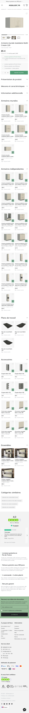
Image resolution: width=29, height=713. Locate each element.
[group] (14, 533)
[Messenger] (10, 704)
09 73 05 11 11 (6, 649)
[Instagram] (5, 704)
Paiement (16, 628)
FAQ (15, 632)
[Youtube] (7, 704)
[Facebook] (2, 704)
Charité (3, 628)
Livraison (16, 626)
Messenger (5, 655)
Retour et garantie (18, 630)
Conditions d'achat (5, 698)
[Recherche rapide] (24, 5)
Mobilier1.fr (3, 9)
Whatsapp (5, 657)
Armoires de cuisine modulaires (14, 9)
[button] (14, 1)
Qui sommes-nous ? (6, 626)
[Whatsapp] (12, 704)
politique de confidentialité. (15, 610)
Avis (2, 636)
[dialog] (15, 58)
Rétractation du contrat (20, 639)
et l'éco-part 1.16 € (13, 53)
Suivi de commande (19, 634)
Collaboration (4, 634)
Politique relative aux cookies (8, 700)
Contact (3, 638)
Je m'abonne (14, 614)
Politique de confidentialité (7, 695)
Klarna (16, 636)
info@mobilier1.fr (7, 651)
